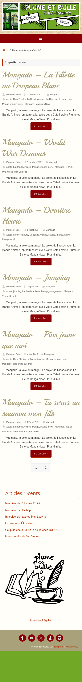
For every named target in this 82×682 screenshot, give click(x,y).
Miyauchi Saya (43, 104)
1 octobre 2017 (34, 162)
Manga (5, 104)
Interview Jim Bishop (18, 510)
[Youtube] (31, 638)
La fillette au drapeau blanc (59, 99)
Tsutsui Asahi (9, 296)
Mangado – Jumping (36, 277)
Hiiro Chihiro (19, 359)
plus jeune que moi (22, 363)
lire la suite (40, 126)
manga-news (17, 104)
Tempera (58, 646)
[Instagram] (59, 638)
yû (14, 239)
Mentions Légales (41, 620)
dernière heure (20, 234)
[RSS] (41, 638)
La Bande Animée (36, 99)
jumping (17, 291)
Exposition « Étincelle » (19, 523)
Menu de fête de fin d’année (22, 536)
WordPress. (72, 646)
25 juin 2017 (33, 286)
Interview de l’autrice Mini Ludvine (25, 516)
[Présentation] (50, 638)
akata (9, 99)
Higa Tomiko (19, 99)
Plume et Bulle (13, 94)
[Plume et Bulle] (22, 638)
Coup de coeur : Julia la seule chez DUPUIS (32, 530)
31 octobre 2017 (35, 94)
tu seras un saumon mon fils (24, 431)
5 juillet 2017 (33, 230)
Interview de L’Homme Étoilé (22, 503)
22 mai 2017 (33, 422)
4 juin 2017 (32, 354)
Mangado (54, 94)
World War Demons (17, 171)
